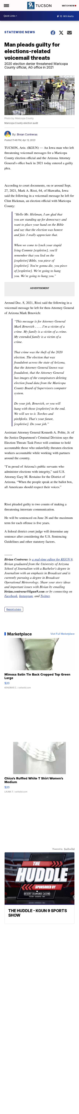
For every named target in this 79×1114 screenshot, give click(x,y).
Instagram (26, 596)
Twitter (45, 596)
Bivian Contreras (27, 134)
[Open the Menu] (6, 5)
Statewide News (19, 32)
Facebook (10, 596)
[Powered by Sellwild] (69, 849)
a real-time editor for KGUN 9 (52, 559)
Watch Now (68, 6)
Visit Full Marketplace (63, 634)
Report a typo (13, 609)
